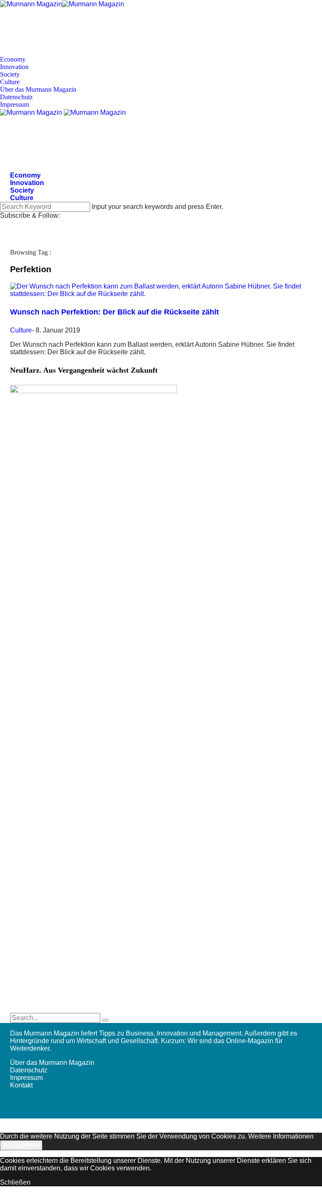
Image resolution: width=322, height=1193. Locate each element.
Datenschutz (16, 96)
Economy (13, 59)
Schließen (15, 1182)
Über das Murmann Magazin (38, 89)
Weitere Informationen (281, 1136)
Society (10, 74)
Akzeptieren (21, 1145)
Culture (10, 81)
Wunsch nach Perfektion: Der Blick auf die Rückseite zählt (114, 312)
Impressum (14, 104)
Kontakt (21, 1085)
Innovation (14, 66)
